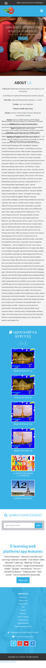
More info (23, 580)
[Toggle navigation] (41, 9)
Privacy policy (23, 604)
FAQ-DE (23, 610)
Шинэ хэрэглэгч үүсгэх (25, 3)
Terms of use (23, 600)
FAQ (23, 607)
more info (22, 38)
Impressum (23, 597)
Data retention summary (8, 662)
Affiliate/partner (23, 623)
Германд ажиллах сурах (23, 626)
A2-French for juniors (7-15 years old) (23, 474)
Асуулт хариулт (23, 617)
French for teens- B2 (23, 397)
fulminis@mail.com (27, 636)
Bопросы (23, 613)
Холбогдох (39, 3)
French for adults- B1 (23, 424)
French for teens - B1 (23, 450)
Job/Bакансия (23, 620)
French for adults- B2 (23, 371)
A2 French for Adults (23, 498)
